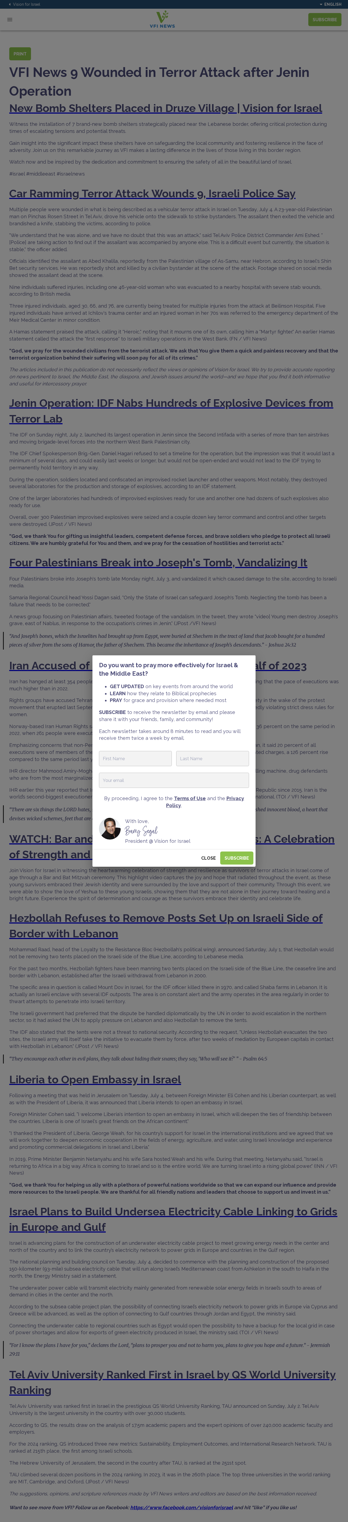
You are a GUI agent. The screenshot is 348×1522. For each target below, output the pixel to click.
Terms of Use (190, 798)
